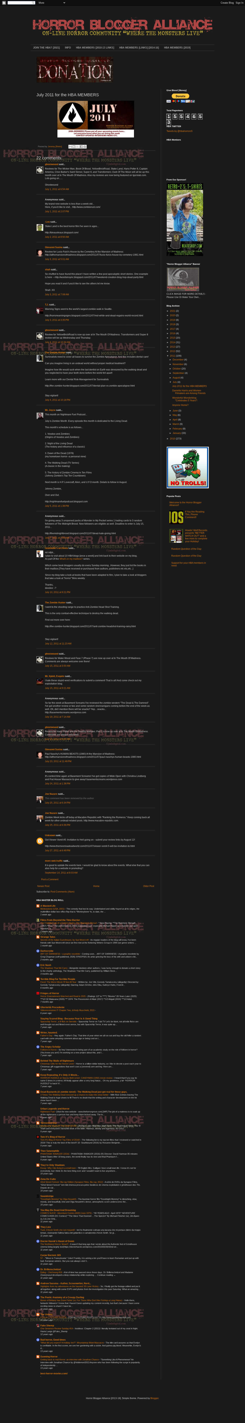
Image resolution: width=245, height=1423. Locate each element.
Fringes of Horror (49, 993)
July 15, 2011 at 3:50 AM (57, 666)
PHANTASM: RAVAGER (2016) (55, 1154)
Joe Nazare (51, 794)
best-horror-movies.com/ (54, 1373)
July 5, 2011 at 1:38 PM (57, 506)
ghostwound (51, 164)
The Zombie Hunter (55, 352)
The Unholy (46, 1314)
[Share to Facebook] (81, 147)
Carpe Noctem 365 (50, 1255)
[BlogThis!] (74, 147)
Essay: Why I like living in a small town (58, 1168)
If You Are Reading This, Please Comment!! (194, 514)
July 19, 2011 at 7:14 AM (57, 717)
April (175, 419)
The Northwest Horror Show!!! (54, 1244)
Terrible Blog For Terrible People (57, 979)
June (175, 410)
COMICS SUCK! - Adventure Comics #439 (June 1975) (66, 1213)
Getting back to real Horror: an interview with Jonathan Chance (69, 1359)
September (179, 373)
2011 (173, 356)
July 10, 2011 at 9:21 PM (57, 592)
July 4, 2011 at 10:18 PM (57, 400)
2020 (173, 315)
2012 (173, 351)
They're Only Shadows (52, 1165)
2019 (173, 320)
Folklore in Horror (48, 1050)
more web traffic (54, 861)
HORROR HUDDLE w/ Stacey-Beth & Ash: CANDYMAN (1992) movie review (76, 1078)
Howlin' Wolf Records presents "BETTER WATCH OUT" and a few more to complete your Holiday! (196, 536)
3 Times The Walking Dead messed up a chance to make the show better (74, 1095)
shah (47, 269)
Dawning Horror (49, 1356)
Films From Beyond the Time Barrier (60, 920)
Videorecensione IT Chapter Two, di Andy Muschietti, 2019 (67, 1010)
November (178, 364)
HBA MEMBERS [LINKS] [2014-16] (139, 47)
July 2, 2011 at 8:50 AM (57, 237)
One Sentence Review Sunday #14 (57, 1328)
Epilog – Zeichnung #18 (51, 1272)
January (177, 433)
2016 (173, 333)
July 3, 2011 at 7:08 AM (57, 294)
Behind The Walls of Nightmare (57, 1060)
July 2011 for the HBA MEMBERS (189, 386)
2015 (173, 337)
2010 (173, 438)
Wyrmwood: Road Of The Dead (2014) (58, 1126)
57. (42, 1258)
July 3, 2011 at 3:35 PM (57, 320)
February (178, 428)
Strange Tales (47, 937)
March (176, 424)
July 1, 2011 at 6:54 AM (57, 189)
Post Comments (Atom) (62, 891)
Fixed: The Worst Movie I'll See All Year (58, 982)
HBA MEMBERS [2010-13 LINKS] (95, 47)
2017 (173, 329)
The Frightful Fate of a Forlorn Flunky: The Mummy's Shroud (68, 923)
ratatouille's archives (56, 548)
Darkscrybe (46, 951)
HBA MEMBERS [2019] (177, 47)
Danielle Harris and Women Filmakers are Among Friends (189, 392)
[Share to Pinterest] (85, 147)
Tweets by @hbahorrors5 (180, 131)
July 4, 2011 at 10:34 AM (57, 342)
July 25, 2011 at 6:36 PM (57, 825)
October (177, 368)
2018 (173, 324)
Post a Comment (49, 879)
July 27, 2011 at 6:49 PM (57, 850)
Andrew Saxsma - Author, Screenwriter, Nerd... (65, 1283)
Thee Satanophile (49, 1151)
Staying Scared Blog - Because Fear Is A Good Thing (68, 1018)
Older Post (148, 886)
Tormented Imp (48, 1123)
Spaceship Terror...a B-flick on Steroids (58, 1021)
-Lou (47, 221)
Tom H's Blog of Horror (52, 1137)
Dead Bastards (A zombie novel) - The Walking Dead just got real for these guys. (83, 1092)
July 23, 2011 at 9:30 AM (57, 739)
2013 (173, 346)
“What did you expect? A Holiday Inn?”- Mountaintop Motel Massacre (72, 1343)
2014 (173, 342)
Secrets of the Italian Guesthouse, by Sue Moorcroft (64, 940)
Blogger (154, 1398)
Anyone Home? (180, 405)
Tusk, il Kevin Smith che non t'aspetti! (57, 1230)
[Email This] (70, 147)
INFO (68, 47)
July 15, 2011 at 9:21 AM (57, 688)
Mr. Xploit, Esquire (55, 676)
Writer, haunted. (48, 1032)
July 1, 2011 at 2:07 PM (57, 211)
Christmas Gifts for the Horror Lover (57, 1064)
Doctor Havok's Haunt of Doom (57, 1241)
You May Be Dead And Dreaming (58, 1210)
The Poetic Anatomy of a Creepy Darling (62, 1297)
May (175, 415)
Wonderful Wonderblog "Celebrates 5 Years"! (184, 399)
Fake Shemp (47, 1325)
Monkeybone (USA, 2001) (52, 909)
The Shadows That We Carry (54, 968)
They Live (45, 1227)
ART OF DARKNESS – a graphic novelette (60, 954)
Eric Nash (45, 965)
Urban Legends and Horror (54, 1108)
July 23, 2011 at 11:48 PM (58, 761)
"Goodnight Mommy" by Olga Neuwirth (58, 1199)
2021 (173, 311)
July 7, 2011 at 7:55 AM (57, 537)
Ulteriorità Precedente (52, 1007)
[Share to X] (77, 147)
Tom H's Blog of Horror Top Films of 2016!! (60, 1140)
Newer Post (43, 886)
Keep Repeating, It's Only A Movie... (59, 1075)
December (178, 359)
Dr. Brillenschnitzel (50, 1269)
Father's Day (46, 1035)
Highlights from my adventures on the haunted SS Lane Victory (69, 1286)
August (176, 377)
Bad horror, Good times (53, 1339)
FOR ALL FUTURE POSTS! (53, 1317)
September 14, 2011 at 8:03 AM (61, 872)
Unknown (50, 835)
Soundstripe (47, 1196)
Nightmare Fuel (47, 1111)
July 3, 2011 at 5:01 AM (57, 259)
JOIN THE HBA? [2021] (46, 47)
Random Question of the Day (186, 549)
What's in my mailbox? (71, 559)
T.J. (47, 304)
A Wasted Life (48, 906)
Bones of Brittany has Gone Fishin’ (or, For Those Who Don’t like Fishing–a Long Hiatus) (81, 1300)
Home (96, 886)
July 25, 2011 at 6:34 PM (57, 802)
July (175, 382)
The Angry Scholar (50, 1046)
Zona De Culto (48, 1179)
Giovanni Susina (54, 247)
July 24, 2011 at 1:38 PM (57, 783)
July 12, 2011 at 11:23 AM (58, 643)
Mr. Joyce (50, 410)
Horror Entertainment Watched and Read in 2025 (63, 996)
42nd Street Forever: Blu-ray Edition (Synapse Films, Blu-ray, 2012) (72, 1182)
